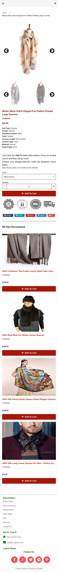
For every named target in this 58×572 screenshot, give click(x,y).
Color (4, 173)
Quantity (5, 182)
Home (4, 13)
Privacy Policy (8, 502)
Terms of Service (9, 506)
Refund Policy (8, 510)
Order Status (8, 514)
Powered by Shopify (36, 568)
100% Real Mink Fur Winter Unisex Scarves (23, 335)
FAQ (4, 518)
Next (51, 50)
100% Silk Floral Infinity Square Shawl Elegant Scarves (29, 399)
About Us (6, 522)
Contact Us (7, 527)
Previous (6, 50)
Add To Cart (30, 193)
